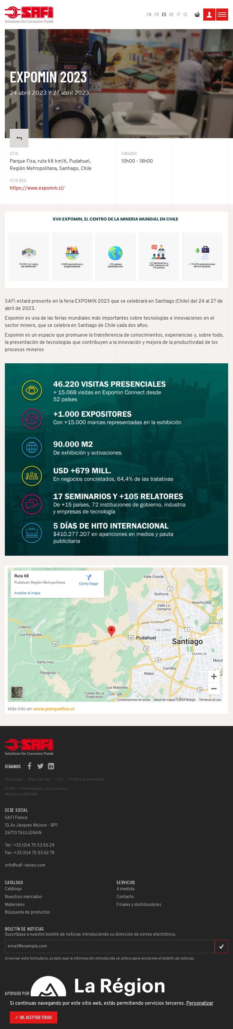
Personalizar (199, 1003)
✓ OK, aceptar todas (33, 1017)
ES (164, 14)
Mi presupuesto (197, 14)
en (149, 14)
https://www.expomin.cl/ (37, 188)
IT (178, 14)
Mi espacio (209, 14)
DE (171, 14)
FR (156, 14)
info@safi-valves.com (25, 865)
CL (186, 14)
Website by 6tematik (21, 794)
